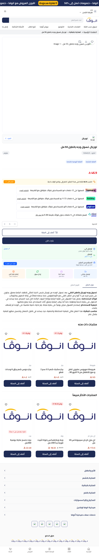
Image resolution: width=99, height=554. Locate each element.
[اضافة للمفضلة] (92, 41)
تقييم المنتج (75, 285)
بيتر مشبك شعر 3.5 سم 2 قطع (51, 371)
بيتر (62, 365)
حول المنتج (90, 285)
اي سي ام (91, 436)
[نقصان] (14, 224)
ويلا (62, 436)
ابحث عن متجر (11, 263)
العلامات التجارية (74, 26)
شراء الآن (50, 241)
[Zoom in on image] (79, 41)
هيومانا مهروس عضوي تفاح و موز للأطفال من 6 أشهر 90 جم (81, 371)
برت (30, 436)
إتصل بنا (5, 26)
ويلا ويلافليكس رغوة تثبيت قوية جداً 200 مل (50, 441)
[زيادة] (4, 224)
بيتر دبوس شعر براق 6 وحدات (18, 369)
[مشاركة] (86, 41)
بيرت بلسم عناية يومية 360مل (20, 441)
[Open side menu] (5, 11)
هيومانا (92, 365)
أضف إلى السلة (48, 232)
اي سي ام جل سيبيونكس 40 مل (82, 441)
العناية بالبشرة (75, 32)
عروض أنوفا (44, 26)
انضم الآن (10, 181)
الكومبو (61, 26)
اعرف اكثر (39, 215)
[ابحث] (5, 20)
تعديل (6, 249)
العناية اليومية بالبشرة (74, 161)
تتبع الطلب (32, 26)
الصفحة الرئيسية (90, 32)
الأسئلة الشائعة (18, 26)
